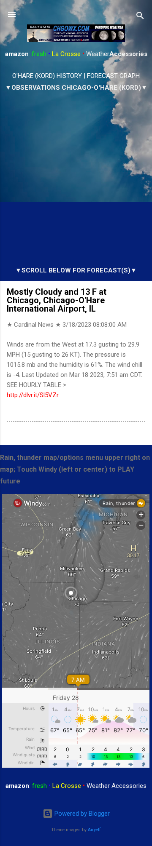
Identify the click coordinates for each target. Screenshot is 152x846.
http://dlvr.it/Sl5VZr (33, 395)
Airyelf (94, 830)
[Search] (140, 17)
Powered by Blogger (81, 813)
